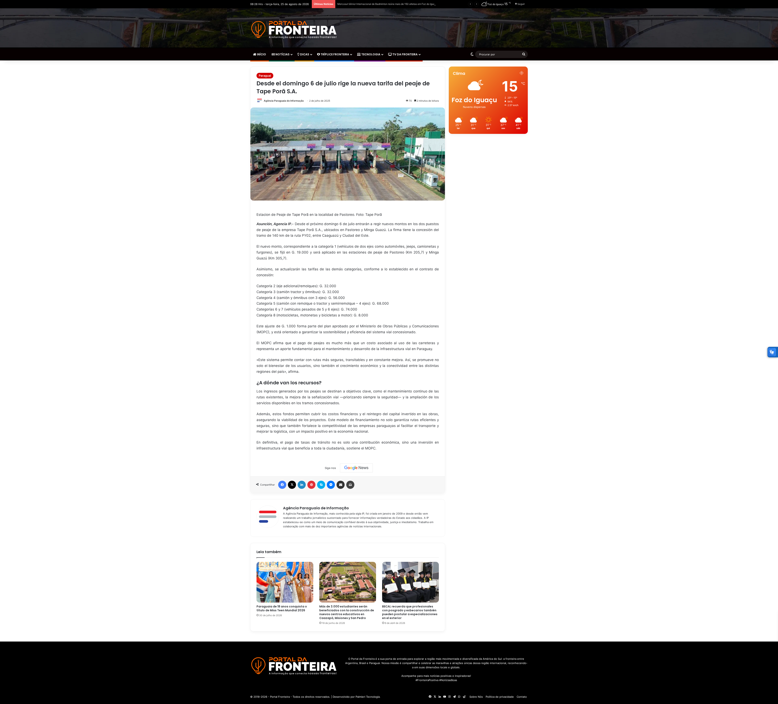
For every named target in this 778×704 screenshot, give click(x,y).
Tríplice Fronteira (334, 54)
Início (261, 54)
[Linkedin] (302, 485)
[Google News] (356, 467)
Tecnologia (370, 54)
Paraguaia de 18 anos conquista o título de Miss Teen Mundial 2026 (281, 608)
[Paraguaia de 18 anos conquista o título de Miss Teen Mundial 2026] (284, 582)
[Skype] (321, 485)
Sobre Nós (476, 696)
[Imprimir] (350, 485)
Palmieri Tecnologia (368, 696)
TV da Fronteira (405, 54)
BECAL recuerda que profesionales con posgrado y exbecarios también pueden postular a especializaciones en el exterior (409, 612)
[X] (292, 485)
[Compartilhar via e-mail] (341, 485)
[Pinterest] (311, 485)
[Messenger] (331, 485)
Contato (522, 696)
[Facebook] (282, 485)
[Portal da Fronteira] (294, 29)
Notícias (282, 54)
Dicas (304, 54)
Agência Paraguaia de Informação (284, 100)
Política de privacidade (500, 696)
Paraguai (265, 75)
